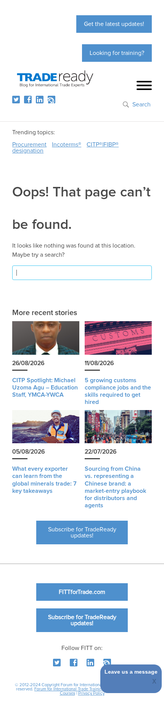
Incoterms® (66, 145)
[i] (51, 99)
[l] (39, 99)
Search (141, 104)
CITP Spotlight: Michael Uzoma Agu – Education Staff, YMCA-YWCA (45, 387)
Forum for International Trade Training (69, 689)
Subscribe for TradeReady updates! (82, 532)
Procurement (29, 145)
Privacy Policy (91, 693)
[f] (28, 99)
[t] (16, 99)
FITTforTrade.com (82, 592)
